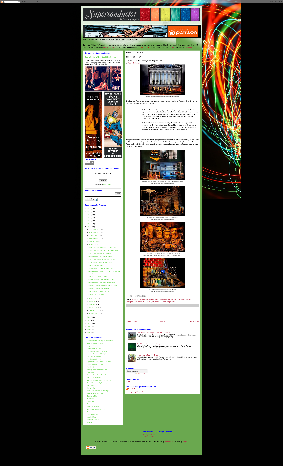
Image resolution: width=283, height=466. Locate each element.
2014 (89, 224)
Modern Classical (93, 406)
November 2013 (95, 232)
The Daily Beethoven (94, 356)
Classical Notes (92, 417)
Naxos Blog (91, 399)
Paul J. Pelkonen (109, 47)
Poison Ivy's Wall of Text (95, 364)
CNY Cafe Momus (93, 420)
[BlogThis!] (138, 296)
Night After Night (92, 396)
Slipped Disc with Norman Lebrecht (99, 362)
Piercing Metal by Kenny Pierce (97, 369)
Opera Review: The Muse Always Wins (101, 282)
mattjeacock (169, 442)
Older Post (193, 321)
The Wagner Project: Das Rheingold (149, 344)
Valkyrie (148, 302)
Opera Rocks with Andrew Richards (99, 380)
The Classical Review (94, 359)
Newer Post (131, 321)
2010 (89, 323)
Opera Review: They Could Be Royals (100, 57)
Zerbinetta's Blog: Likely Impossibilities (100, 340)
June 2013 (93, 298)
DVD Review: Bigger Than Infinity (100, 262)
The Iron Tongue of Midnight (96, 354)
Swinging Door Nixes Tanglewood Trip (101, 268)
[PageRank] (89, 164)
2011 (89, 320)
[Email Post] (130, 296)
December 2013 (95, 229)
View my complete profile (134, 392)
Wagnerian (162, 302)
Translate (142, 374)
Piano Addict (91, 372)
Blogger (185, 442)
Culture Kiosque (92, 412)
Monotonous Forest (93, 404)
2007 (89, 332)
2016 (89, 218)
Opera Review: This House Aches (100, 256)
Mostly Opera (91, 401)
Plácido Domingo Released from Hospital (102, 285)
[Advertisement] (162, 313)
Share (128, 381)
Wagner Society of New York (96, 343)
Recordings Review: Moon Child (99, 253)
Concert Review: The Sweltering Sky (101, 279)
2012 (89, 317)
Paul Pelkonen (186, 299)
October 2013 (94, 235)
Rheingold (129, 302)
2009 (89, 326)
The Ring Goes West (95, 265)
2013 (89, 227)
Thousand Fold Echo (94, 348)
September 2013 (95, 238)
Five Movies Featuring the (153, 333)
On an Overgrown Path (95, 393)
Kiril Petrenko (165, 299)
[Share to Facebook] (143, 296)
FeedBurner (107, 184)
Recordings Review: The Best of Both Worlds (104, 250)
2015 (89, 221)
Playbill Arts (91, 367)
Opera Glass (91, 385)
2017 (89, 215)
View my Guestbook (149, 435)
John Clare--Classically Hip (96, 409)
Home (163, 321)
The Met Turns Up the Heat (98, 276)
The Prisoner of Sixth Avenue (98, 291)
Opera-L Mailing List (94, 377)
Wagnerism (171, 302)
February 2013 (94, 310)
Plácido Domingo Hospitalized (98, 288)
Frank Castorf (143, 299)
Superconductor (139, 302)
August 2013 (93, 241)
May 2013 (92, 301)
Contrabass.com (92, 414)
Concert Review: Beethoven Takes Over (102, 247)
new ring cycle (176, 299)
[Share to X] (141, 296)
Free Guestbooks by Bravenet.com (150, 436)
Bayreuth (135, 299)
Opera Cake (91, 388)
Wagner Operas (92, 346)
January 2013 (94, 313)
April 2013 (92, 304)
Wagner (155, 302)
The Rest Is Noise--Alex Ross (97, 351)
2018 (89, 212)
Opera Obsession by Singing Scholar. (100, 383)
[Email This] (136, 296)
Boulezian (90, 422)
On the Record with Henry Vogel (98, 391)
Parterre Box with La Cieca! (96, 375)
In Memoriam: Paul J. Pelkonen (148, 355)
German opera (154, 299)
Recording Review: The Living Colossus (102, 259)
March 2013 (93, 307)
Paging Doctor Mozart (96, 294)
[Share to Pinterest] (145, 296)
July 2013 (92, 244)
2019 (89, 209)
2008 (89, 329)
